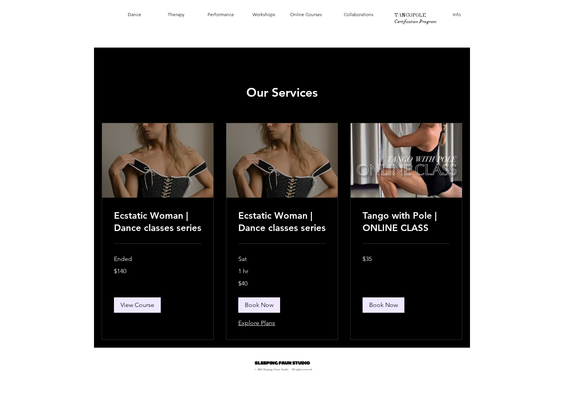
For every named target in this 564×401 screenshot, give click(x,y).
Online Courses (306, 14)
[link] (157, 222)
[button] (137, 305)
